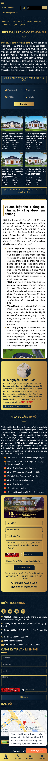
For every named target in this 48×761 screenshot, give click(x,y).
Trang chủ (5, 21)
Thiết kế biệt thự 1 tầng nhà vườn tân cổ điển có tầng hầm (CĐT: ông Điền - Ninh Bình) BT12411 (35, 137)
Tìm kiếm (24, 104)
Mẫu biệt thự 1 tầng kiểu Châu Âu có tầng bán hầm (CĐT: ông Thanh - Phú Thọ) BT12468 (12, 172)
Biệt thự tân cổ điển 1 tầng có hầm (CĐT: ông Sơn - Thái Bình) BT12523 (35, 171)
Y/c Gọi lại (30, 758)
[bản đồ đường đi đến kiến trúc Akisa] (24, 723)
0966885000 (8, 7)
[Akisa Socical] (3, 611)
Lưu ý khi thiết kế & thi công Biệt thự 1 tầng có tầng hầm (25, 191)
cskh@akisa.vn (11, 13)
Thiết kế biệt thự (17, 21)
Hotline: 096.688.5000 (25, 582)
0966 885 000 (22, 637)
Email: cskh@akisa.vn (25, 586)
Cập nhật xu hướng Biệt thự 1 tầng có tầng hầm (25, 79)
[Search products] (44, 7)
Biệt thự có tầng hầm (33, 21)
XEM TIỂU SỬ (27, 402)
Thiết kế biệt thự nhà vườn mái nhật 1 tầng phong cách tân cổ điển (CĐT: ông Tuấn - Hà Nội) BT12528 (12, 137)
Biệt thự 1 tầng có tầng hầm (14, 24)
